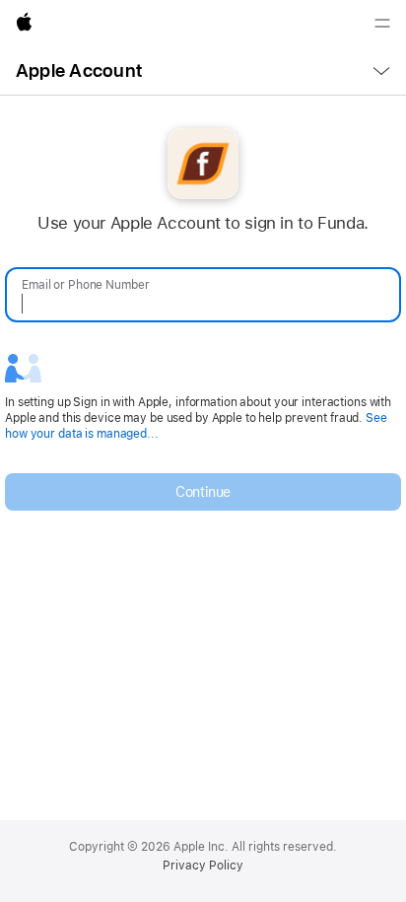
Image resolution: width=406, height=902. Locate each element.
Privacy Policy (203, 865)
